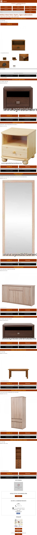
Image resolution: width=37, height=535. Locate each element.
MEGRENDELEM (27, 75)
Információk (18, 9)
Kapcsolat (30, 9)
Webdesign (18, 534)
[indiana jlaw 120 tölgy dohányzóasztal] (18, 381)
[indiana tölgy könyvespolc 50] (18, 471)
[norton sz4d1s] (18, 431)
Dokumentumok (18, 528)
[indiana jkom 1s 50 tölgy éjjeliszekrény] (18, 53)
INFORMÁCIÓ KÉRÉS (9, 75)
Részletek (27, 115)
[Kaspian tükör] (18, 258)
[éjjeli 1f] (18, 164)
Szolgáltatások (6, 9)
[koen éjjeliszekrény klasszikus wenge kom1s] (18, 113)
